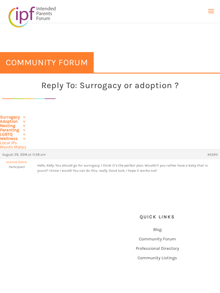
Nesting (7, 125)
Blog (157, 229)
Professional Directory (157, 248)
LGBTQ (6, 134)
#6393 (212, 155)
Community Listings (157, 257)
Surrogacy (10, 117)
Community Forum (157, 238)
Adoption (9, 121)
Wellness (9, 138)
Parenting (9, 129)
